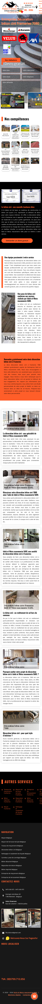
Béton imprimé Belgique (9, 869)
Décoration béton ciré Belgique (11, 850)
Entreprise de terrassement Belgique (13, 877)
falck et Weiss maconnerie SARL (25, 992)
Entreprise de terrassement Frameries (31, 792)
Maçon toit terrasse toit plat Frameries (19, 792)
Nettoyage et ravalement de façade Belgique (16, 854)
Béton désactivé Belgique (9, 861)
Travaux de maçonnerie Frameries (8, 791)
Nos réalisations (11, 60)
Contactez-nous (28, 995)
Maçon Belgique (6, 838)
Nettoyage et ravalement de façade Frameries (19, 810)
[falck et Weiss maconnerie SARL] (18, 7)
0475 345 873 (10, 889)
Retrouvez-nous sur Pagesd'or (24, 938)
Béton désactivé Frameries (30, 800)
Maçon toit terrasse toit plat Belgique (13, 842)
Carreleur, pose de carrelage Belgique (13, 858)
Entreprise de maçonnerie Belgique (13, 873)
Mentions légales (14, 995)
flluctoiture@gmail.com (13, 933)
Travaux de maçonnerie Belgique (12, 846)
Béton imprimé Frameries (7, 800)
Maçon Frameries (7, 808)
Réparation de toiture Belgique (11, 865)
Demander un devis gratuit (17, 241)
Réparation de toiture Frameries (19, 800)
